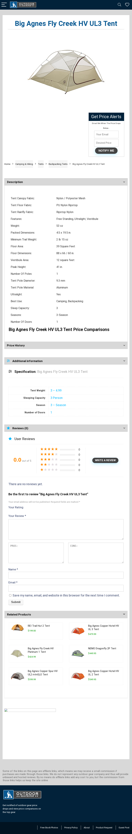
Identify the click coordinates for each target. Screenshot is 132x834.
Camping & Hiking (24, 164)
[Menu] (4, 4)
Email (13, 582)
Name (13, 569)
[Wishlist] (127, 5)
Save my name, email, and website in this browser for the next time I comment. (66, 595)
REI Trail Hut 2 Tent (39, 625)
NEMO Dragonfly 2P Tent (102, 648)
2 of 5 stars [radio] (28, 506)
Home (7, 164)
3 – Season (58, 405)
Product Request (104, 827)
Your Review (17, 516)
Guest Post (124, 827)
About (87, 827)
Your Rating (15, 507)
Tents (41, 164)
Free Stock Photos (49, 827)
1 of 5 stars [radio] (27, 506)
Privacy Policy (71, 827)
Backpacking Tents (58, 164)
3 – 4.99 (56, 390)
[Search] (119, 4)
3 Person (57, 398)
